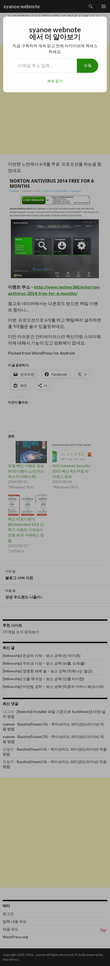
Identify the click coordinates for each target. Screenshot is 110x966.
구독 (87, 65)
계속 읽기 (55, 81)
